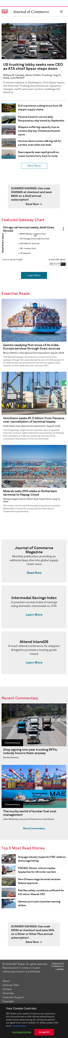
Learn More (34, 275)
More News (34, 165)
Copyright (8, 1001)
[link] (34, 196)
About (6, 980)
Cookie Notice (19, 1026)
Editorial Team (11, 985)
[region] (34, 1020)
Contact (7, 989)
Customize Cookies (21, 1032)
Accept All (44, 1032)
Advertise (8, 993)
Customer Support (13, 997)
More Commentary (34, 828)
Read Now (34, 573)
